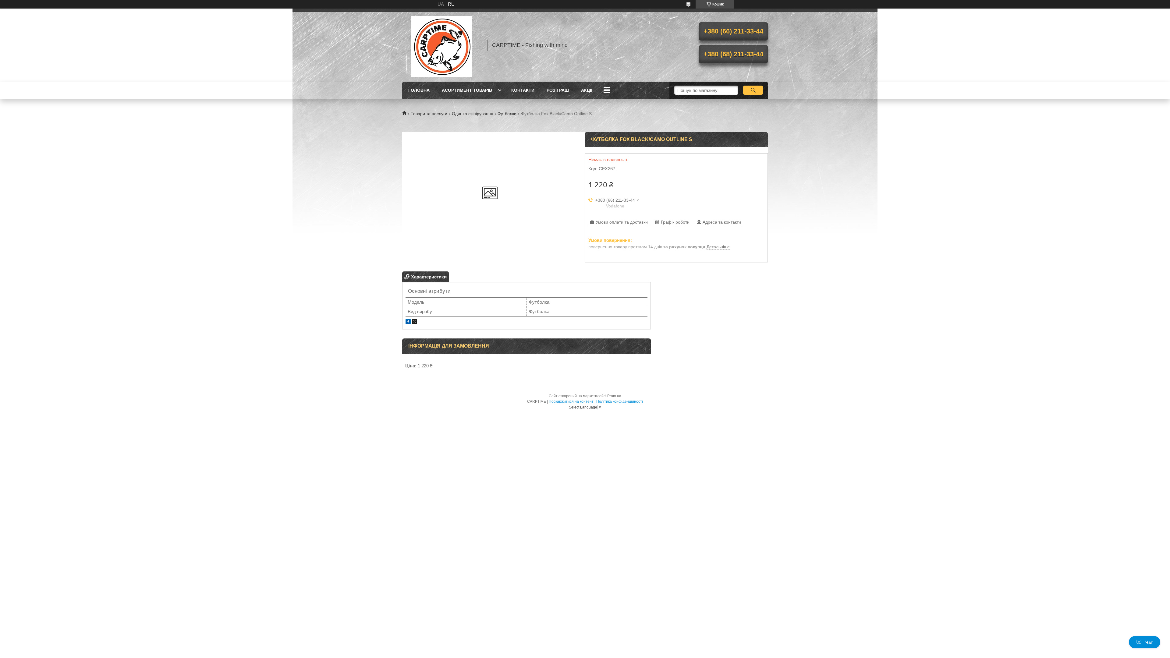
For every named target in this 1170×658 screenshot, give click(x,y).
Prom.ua (614, 396)
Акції (586, 90)
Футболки (507, 113)
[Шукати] (753, 90)
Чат (1149, 642)
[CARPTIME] (441, 45)
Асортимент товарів (467, 90)
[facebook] (408, 322)
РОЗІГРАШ (558, 90)
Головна (419, 90)
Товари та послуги (429, 113)
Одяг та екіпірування (472, 113)
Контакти (522, 90)
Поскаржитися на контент (571, 401)
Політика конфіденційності (619, 401)
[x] (414, 322)
